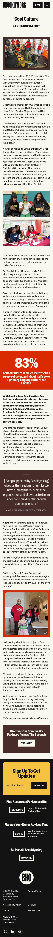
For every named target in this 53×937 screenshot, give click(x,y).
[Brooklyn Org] (14, 5)
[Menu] (47, 5)
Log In (19, 833)
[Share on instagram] (6, 931)
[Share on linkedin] (13, 931)
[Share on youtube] (20, 931)
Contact (32, 904)
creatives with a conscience (10, 921)
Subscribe (34, 811)
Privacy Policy (34, 891)
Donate (26, 857)
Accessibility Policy (12, 904)
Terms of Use (34, 910)
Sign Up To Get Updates (26, 773)
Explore (17, 809)
